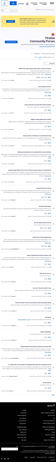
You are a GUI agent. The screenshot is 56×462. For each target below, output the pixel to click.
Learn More (10, 21)
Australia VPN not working (43, 188)
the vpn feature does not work (42, 222)
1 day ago (3, 376)
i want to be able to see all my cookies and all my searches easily (33, 302)
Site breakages (40, 325)
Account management (38, 145)
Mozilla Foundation (51, 447)
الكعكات (26, 457)
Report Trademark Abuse (48, 413)
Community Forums (34, 3)
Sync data (41, 98)
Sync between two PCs (44, 86)
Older (53, 395)
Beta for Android (50, 435)
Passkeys (41, 163)
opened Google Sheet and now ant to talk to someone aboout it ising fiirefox (29, 170)
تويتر (54, 418)
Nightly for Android (49, 440)
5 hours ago (4, 113)
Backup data (41, 216)
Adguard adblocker (45, 332)
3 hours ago (4, 80)
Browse (42, 376)
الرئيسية (52, 9)
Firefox (48, 80)
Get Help (23, 440)
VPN (43, 200)
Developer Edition (50, 429)
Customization (40, 358)
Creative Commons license (50, 452)
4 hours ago (4, 98)
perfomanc (48, 317)
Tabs (43, 80)
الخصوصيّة (32, 457)
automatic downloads (45, 206)
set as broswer (47, 382)
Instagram (1, 458)
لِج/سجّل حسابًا (4, 3)
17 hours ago (4, 200)
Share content (40, 182)
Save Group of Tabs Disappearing (42, 237)
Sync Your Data (22, 437)
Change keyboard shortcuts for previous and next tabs (35, 346)
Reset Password (21, 435)
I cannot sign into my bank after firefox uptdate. (37, 104)
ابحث (3, 10)
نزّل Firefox (13, 3)
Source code (51, 415)
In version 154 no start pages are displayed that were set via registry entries (29, 364)
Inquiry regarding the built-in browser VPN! (39, 255)
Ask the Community (11, 42)
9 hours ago (4, 129)
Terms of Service (41, 457)
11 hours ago (4, 163)
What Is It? (23, 432)
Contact (52, 459)
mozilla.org (51, 457)
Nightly (53, 437)
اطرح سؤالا (27, 3)
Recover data (40, 249)
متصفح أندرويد (22, 418)
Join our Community (49, 420)
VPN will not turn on (45, 273)
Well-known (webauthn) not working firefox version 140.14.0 (34, 152)
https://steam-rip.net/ (24, 319)
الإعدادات (42, 129)
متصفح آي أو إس (22, 420)
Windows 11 (37, 53)
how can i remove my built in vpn (42, 288)
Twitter (8, 458)
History (42, 311)
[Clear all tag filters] (32, 54)
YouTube (5, 458)
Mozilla (51, 406)
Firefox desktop (21, 415)
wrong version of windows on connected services (37, 135)
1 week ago (4, 267)
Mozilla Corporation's (30, 446)
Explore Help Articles (43, 3)
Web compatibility (39, 113)
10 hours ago (4, 145)
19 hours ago (4, 281)
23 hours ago (4, 325)
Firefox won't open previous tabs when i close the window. (34, 68)
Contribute (21, 3)
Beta (53, 432)
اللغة (17, 446)
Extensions (41, 340)
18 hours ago (4, 216)
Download (23, 413)
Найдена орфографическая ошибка (41, 119)
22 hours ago (4, 311)
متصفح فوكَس (22, 423)
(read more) (48, 74)
